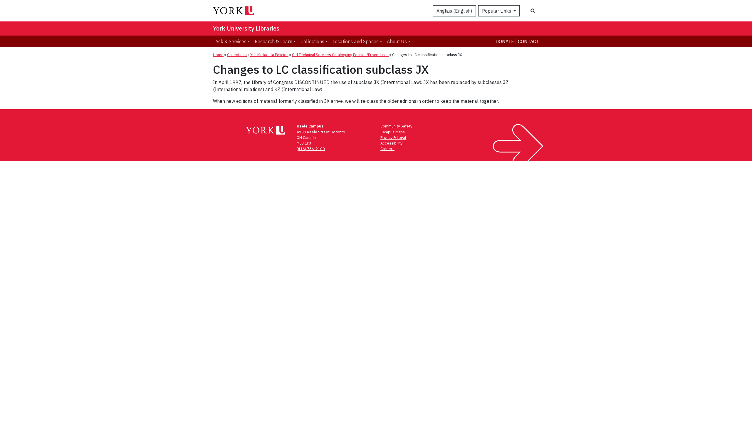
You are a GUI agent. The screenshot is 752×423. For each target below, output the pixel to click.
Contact (528, 41)
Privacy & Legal (393, 137)
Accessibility (391, 143)
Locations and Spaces (356, 41)
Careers (387, 148)
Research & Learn (273, 41)
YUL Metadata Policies (269, 54)
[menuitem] (232, 41)
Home (218, 54)
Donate (505, 41)
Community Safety (396, 126)
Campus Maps (392, 132)
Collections (312, 41)
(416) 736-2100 (311, 148)
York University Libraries (246, 28)
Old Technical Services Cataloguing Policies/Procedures (340, 54)
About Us (397, 41)
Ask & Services (230, 41)
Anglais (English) (454, 11)
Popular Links (497, 11)
